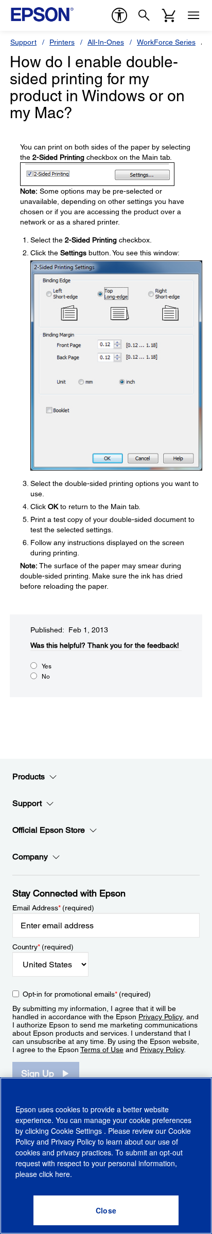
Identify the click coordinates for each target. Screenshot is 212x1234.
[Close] (106, 1210)
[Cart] (169, 15)
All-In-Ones (105, 42)
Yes (46, 666)
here (62, 1174)
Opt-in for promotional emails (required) (87, 994)
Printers (62, 42)
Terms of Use (101, 1049)
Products (28, 776)
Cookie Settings (77, 1131)
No (46, 676)
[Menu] (193, 15)
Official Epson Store (48, 830)
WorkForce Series (166, 42)
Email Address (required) (53, 908)
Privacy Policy (160, 1017)
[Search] (144, 15)
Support (23, 42)
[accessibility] (119, 15)
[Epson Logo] (42, 14)
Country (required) (43, 947)
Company (30, 857)
